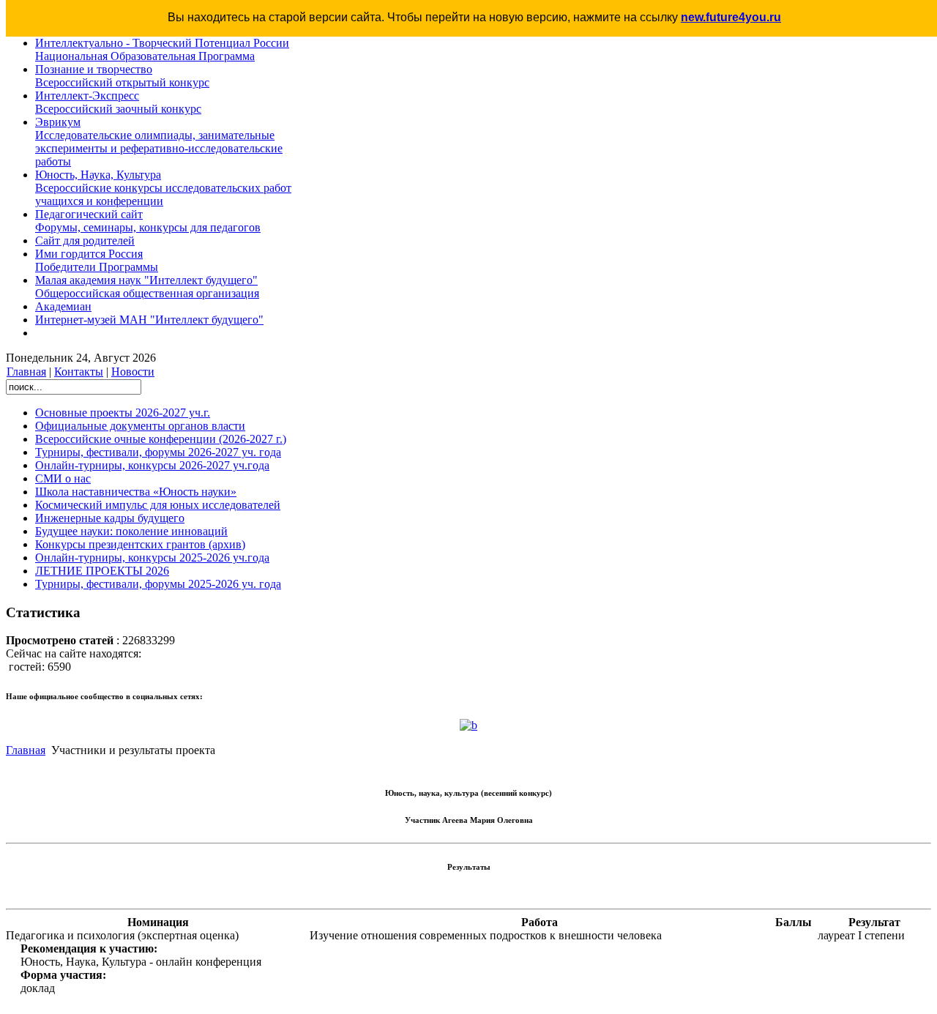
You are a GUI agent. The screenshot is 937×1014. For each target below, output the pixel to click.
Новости (132, 371)
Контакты (78, 371)
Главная (26, 371)
